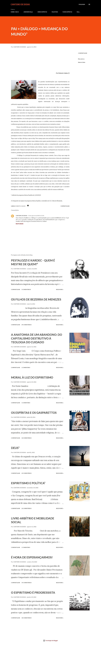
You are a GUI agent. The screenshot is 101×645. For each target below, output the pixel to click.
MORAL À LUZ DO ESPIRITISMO (32, 377)
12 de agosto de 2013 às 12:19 (36, 215)
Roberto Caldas (81, 62)
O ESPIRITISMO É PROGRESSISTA (33, 592)
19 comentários (26, 582)
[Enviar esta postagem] (28, 206)
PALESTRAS (55, 12)
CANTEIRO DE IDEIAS (20, 4)
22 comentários (26, 508)
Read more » (59, 289)
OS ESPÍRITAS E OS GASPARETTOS (34, 412)
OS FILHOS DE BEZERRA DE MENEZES (36, 299)
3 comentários (26, 289)
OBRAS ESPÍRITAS (42, 12)
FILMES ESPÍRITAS (67, 12)
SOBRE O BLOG (15, 12)
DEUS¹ (15, 448)
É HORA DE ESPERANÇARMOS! (32, 557)
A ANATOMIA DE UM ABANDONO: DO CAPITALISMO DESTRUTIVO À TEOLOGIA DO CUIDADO (36, 338)
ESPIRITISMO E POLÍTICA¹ (28, 483)
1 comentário (26, 367)
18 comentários (26, 618)
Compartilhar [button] (82, 53)
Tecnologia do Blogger (51, 640)
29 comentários (26, 324)
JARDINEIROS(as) (28, 12)
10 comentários (26, 438)
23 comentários (26, 473)
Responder (19, 223)
